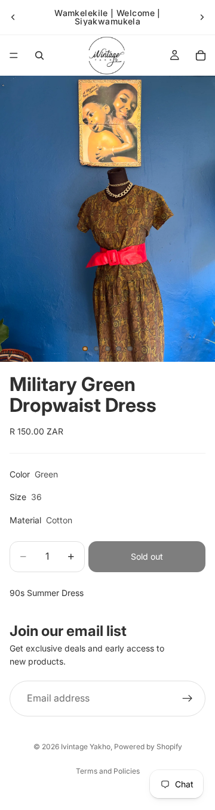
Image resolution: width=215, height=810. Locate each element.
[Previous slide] (13, 17)
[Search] (39, 55)
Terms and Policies (108, 770)
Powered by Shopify (148, 746)
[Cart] (201, 55)
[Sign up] (187, 698)
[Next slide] (202, 17)
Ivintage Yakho (85, 746)
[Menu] (13, 55)
